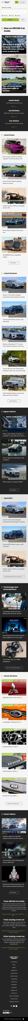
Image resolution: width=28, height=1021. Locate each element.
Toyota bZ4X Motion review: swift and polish (14, 312)
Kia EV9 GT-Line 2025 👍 (10, 796)
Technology (14, 979)
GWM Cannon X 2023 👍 (10, 771)
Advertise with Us (14, 1001)
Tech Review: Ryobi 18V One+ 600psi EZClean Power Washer (14, 604)
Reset (22, 20)
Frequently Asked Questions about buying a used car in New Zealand (14, 942)
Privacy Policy (14, 999)
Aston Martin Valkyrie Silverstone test (14, 223)
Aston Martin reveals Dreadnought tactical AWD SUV (14, 853)
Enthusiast (14, 984)
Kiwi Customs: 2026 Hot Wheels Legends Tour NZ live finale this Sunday (14, 64)
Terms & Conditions (14, 996)
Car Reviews (14, 962)
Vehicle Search (14, 976)
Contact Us (14, 993)
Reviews (5, 15)
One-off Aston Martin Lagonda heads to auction (14, 84)
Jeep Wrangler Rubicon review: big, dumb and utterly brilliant (14, 386)
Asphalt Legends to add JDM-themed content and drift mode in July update (13, 838)
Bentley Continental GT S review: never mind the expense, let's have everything (13, 346)
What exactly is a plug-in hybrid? (13, 482)
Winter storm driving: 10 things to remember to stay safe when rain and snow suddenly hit (14, 44)
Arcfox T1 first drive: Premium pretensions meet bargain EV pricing (14, 288)
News (12, 15)
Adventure (14, 987)
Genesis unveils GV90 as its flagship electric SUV (14, 199)
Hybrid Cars (14, 970)
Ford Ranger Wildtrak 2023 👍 (12, 722)
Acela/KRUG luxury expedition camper (14, 248)
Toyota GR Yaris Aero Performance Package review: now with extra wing (14, 361)
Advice (18, 15)
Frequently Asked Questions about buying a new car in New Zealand (14, 926)
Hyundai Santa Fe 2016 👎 (11, 747)
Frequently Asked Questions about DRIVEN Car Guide (14, 908)
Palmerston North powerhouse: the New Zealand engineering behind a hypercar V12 (13, 886)
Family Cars (14, 982)
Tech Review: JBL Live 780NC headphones (14, 652)
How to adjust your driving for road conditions (14, 451)
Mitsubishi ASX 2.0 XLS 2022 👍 (12, 697)
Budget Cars (14, 990)
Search (10, 20)
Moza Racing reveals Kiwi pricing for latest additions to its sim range (14, 628)
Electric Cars (14, 973)
